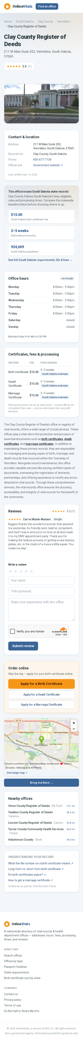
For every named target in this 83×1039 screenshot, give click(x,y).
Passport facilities (15, 966)
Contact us (11, 994)
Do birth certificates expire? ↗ (27, 874)
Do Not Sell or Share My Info (21, 1011)
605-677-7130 (42, 159)
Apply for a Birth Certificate (41, 684)
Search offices (13, 955)
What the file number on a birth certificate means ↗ (40, 863)
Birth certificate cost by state (22, 978)
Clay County (45, 21)
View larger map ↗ (17, 772)
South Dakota (24, 21)
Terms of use (12, 1005)
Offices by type (13, 961)
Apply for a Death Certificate (41, 694)
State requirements (16, 972)
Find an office (47, 6)
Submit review (23, 646)
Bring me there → (41, 782)
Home (8, 21)
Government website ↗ (48, 165)
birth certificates (52, 439)
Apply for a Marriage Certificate (41, 704)
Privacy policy (12, 999)
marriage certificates (40, 443)
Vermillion (63, 21)
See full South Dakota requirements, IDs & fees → (40, 260)
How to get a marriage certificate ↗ (30, 880)
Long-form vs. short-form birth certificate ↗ (36, 869)
